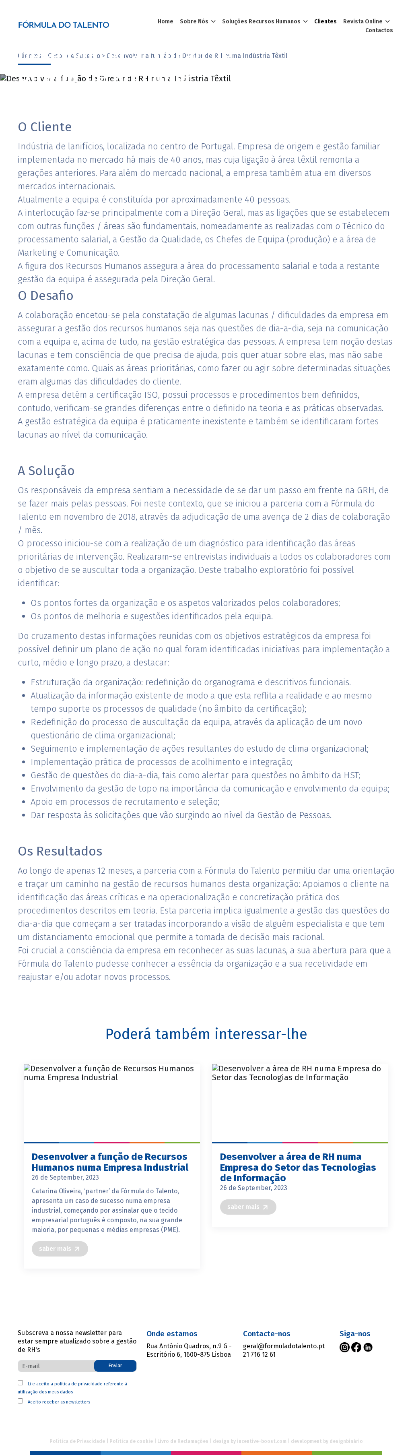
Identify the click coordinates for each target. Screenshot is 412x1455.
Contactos (379, 30)
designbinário (346, 1441)
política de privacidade (78, 1384)
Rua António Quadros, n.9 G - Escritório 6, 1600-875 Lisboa (189, 1350)
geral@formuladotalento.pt (284, 1346)
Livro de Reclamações (182, 1441)
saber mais (55, 1248)
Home (165, 21)
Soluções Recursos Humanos (262, 21)
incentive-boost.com (261, 1441)
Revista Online (364, 21)
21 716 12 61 (259, 1354)
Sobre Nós (195, 21)
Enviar (115, 1365)
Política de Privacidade (77, 1441)
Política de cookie (131, 1441)
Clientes (325, 21)
